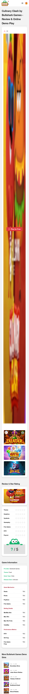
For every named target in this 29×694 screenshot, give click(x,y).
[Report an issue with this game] (5, 31)
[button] (22, 3)
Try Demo (14, 437)
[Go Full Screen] (7, 31)
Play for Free (15, 229)
